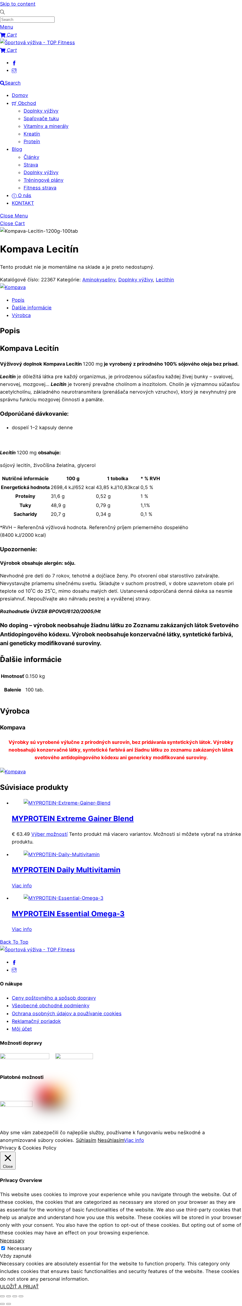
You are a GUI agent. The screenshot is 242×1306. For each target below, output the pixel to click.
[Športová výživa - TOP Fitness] (37, 42)
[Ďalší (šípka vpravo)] (8, 1304)
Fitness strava (40, 188)
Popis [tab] (18, 300)
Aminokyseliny (98, 280)
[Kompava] (13, 287)
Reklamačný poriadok (36, 1021)
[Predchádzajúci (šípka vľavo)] (2, 1304)
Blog (17, 149)
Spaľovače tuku (41, 118)
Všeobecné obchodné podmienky (50, 1005)
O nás (24, 195)
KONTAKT (23, 203)
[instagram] (14, 70)
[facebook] (14, 62)
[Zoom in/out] (2, 1296)
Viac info (22, 886)
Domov (20, 95)
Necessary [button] (12, 1241)
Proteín (32, 141)
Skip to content (17, 4)
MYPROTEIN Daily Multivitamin (66, 869)
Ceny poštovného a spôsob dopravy (54, 998)
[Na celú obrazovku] (8, 1296)
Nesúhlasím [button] (111, 1140)
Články (31, 157)
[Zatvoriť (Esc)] (21, 1296)
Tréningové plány (43, 180)
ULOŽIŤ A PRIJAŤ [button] (19, 1287)
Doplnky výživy (41, 111)
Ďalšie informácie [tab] (32, 308)
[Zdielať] (14, 1296)
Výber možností (49, 834)
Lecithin (165, 280)
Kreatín (32, 134)
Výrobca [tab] (21, 315)
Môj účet (22, 1029)
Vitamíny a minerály (46, 126)
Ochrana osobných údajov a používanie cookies (67, 1013)
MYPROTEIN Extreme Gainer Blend (73, 818)
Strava (31, 165)
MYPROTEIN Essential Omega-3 (68, 913)
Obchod (26, 103)
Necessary (19, 1248)
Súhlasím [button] (86, 1140)
